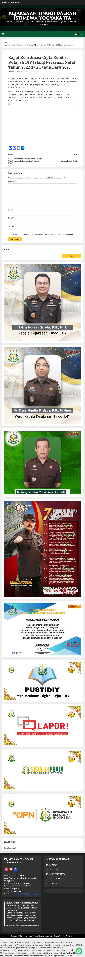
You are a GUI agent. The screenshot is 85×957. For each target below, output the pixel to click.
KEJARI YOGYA (51, 865)
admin (12, 72)
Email (11, 218)
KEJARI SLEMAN (52, 869)
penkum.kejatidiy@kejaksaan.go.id (25, 894)
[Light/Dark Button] (77, 34)
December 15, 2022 (23, 72)
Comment (12, 181)
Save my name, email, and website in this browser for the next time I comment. (41, 234)
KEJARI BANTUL (52, 883)
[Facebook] (15, 869)
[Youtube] (11, 869)
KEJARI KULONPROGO (54, 879)
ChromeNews (58, 936)
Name (11, 210)
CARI (7, 249)
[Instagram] (6, 869)
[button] (7, 462)
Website (11, 226)
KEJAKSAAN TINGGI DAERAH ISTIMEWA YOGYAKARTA (42, 15)
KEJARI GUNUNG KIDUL (55, 874)
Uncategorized (10, 848)
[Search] (81, 34)
